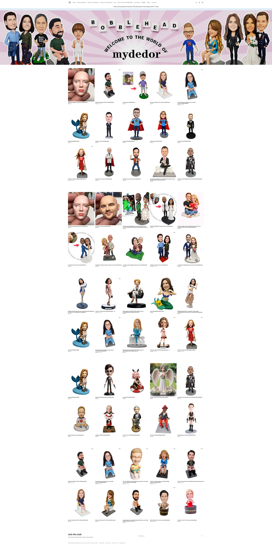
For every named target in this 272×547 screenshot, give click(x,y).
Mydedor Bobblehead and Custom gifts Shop (80, 542)
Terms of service (115, 542)
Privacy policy (108, 542)
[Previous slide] (70, 84)
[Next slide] (92, 84)
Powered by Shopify (93, 542)
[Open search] (196, 2)
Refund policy (101, 542)
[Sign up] (202, 536)
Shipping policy (122, 542)
